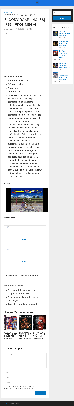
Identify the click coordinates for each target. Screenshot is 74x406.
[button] (37, 2)
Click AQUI (25, 239)
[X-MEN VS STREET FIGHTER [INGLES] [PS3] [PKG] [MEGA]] (10, 322)
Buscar (62, 18)
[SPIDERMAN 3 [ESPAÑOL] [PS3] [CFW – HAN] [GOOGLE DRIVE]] (39, 322)
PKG (30, 29)
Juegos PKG (5, 403)
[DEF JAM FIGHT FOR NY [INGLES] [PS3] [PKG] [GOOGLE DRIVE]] (25, 322)
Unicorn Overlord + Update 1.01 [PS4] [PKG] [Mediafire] (64, 76)
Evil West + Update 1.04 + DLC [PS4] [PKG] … (63, 54)
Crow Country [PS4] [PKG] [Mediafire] (63, 43)
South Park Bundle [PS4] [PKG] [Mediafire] (64, 65)
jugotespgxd (10, 29)
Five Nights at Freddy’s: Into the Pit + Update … (64, 33)
